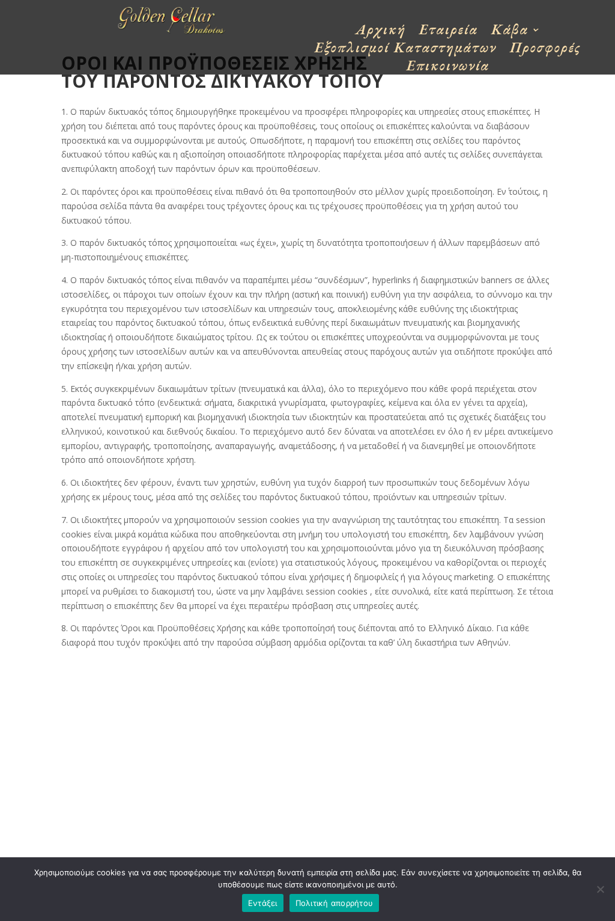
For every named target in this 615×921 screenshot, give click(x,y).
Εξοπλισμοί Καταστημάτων (406, 50)
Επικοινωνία (448, 68)
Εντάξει (262, 903)
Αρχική (381, 31)
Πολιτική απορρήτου (334, 903)
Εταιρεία (448, 31)
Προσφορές (545, 50)
